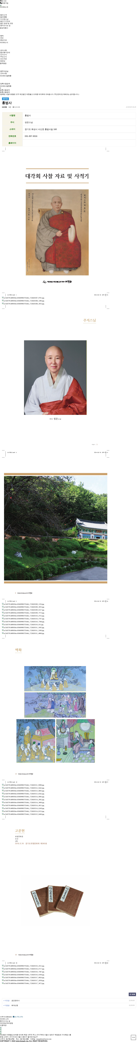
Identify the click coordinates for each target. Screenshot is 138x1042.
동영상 (2, 61)
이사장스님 (4, 19)
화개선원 (15, 1005)
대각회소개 (4, 7)
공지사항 (3, 50)
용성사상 (3, 40)
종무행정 (3, 63)
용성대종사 (4, 28)
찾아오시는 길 (5, 25)
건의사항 (3, 73)
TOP (133, 1037)
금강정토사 (16, 1000)
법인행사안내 (5, 52)
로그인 (4, 1)
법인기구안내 (5, 21)
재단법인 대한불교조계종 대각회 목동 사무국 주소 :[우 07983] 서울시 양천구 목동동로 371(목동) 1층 (35, 1035)
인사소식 (3, 54)
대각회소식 (4, 42)
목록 (133, 994)
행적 (2, 36)
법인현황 (3, 17)
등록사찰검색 (5, 84)
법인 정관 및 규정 (6, 23)
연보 (2, 38)
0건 (9, 107)
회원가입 (5, 3)
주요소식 (3, 57)
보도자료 (3, 59)
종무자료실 (4, 71)
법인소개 (3, 15)
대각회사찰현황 (5, 76)
